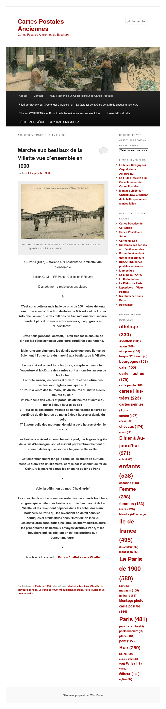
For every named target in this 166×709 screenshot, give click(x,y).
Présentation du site (118, 113)
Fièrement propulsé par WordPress (83, 695)
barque (126, 356)
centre (128, 415)
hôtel (141, 514)
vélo (123, 668)
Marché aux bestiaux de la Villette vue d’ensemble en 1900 (50, 157)
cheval (125, 421)
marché (78, 590)
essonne (129, 482)
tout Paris (130, 663)
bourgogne (133, 361)
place (126, 636)
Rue (129, 647)
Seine (126, 654)
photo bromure (131, 631)
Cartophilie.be (128, 240)
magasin (129, 590)
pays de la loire (131, 626)
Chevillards (96, 586)
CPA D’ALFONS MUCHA (64, 122)
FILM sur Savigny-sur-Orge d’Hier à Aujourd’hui (133, 169)
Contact (38, 96)
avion (127, 346)
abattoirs (73, 586)
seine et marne (129, 658)
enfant (125, 459)
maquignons (66, 590)
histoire (127, 514)
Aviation (130, 341)
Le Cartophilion (129, 279)
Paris (87, 590)
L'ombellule (126, 270)
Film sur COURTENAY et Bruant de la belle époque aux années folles (59, 113)
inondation (128, 552)
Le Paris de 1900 (41, 586)
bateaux (140, 356)
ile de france (127, 530)
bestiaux (84, 586)
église (125, 679)
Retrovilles (126, 304)
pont (127, 641)
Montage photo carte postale (131, 606)
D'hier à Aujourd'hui (132, 445)
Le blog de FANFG (130, 275)
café (127, 367)
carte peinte (131, 385)
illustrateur (128, 547)
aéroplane (129, 351)
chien (125, 432)
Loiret (124, 585)
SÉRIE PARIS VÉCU (31, 122)
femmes (131, 503)
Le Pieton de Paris (130, 283)
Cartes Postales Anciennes (41, 25)
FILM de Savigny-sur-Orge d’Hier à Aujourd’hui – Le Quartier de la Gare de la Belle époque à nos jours (78, 104)
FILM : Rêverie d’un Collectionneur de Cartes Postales (81, 96)
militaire (127, 595)
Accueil (23, 96)
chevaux (131, 426)
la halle (33, 590)
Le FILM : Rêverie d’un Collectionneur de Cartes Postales (133, 182)
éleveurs (23, 590)
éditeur (129, 673)
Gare (127, 509)
